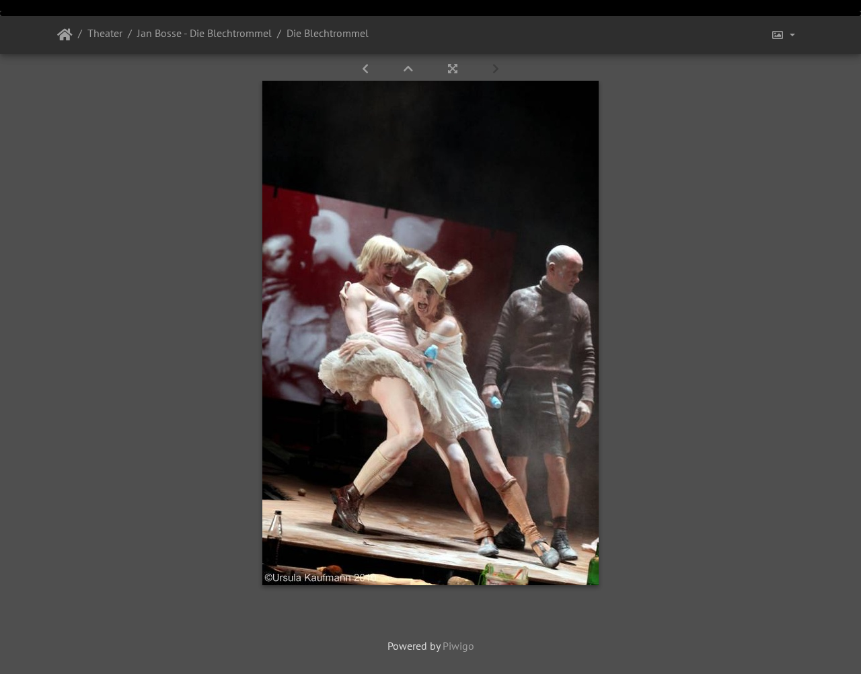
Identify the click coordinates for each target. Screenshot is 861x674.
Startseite (65, 35)
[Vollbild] (454, 68)
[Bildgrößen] (783, 35)
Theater (104, 33)
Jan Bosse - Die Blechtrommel (204, 33)
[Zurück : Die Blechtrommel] (366, 68)
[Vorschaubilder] (409, 68)
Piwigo (458, 645)
